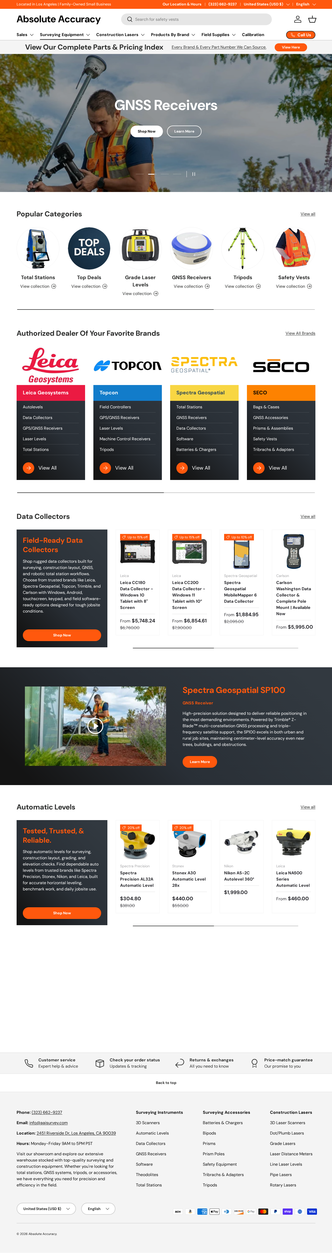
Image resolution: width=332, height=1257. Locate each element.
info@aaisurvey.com (48, 1122)
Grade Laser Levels (140, 281)
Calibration (253, 34)
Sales (22, 34)
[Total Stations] (38, 248)
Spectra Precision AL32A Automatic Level (137, 879)
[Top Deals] (89, 248)
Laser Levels (34, 439)
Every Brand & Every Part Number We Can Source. (219, 47)
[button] (312, 19)
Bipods (209, 1133)
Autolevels (33, 407)
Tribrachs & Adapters (273, 449)
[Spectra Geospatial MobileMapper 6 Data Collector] (241, 551)
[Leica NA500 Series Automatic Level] (293, 842)
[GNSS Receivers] (191, 248)
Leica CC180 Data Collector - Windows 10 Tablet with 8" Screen (136, 595)
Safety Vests (294, 277)
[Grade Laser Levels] (140, 248)
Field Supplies (216, 34)
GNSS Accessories (270, 417)
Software (184, 439)
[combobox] (196, 19)
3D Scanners (148, 1122)
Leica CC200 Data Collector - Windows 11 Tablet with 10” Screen (188, 595)
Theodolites (147, 1174)
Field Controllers (115, 407)
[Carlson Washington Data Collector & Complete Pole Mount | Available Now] (293, 551)
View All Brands (300, 333)
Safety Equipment (220, 1164)
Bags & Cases (266, 407)
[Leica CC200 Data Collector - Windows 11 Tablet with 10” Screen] (189, 551)
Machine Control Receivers (125, 439)
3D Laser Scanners (287, 1122)
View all (308, 214)
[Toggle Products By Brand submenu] (193, 35)
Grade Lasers (282, 1143)
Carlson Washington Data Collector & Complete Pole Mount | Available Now (293, 598)
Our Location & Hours (182, 4)
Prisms (209, 1143)
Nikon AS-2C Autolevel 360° (239, 876)
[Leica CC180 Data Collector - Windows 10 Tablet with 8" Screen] (137, 551)
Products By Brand (170, 34)
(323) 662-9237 (223, 4)
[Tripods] (243, 248)
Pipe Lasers (281, 1174)
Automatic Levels (152, 1133)
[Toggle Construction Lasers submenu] (143, 35)
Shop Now (147, 131)
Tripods (242, 277)
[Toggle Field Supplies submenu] (234, 35)
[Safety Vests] (294, 248)
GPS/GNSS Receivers (43, 428)
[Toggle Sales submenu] (32, 35)
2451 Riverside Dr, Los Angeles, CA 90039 (76, 1133)
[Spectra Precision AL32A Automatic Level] (137, 842)
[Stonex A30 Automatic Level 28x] (189, 842)
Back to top (166, 1082)
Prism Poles (214, 1154)
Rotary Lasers (283, 1185)
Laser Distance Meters (291, 1154)
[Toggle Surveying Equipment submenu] (88, 35)
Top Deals (89, 277)
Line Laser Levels (286, 1164)
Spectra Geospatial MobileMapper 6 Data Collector (240, 592)
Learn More (184, 131)
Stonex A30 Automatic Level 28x (189, 879)
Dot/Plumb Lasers (287, 1133)
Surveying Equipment (62, 34)
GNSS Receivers (191, 277)
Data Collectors (37, 417)
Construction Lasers (117, 34)
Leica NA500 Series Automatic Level (293, 879)
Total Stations (38, 277)
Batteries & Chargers (196, 449)
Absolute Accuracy (43, 1234)
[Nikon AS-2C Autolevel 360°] (241, 842)
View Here (291, 47)
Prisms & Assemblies (273, 428)
